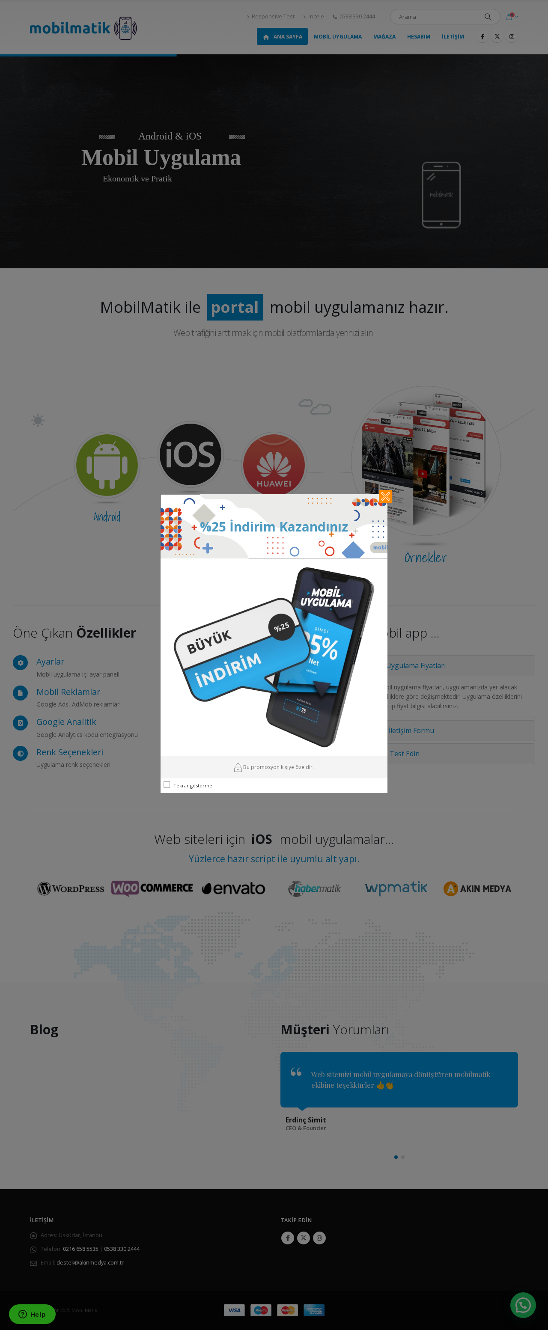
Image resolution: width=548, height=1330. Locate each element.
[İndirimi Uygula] (274, 657)
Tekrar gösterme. (193, 785)
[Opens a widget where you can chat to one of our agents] (32, 1315)
